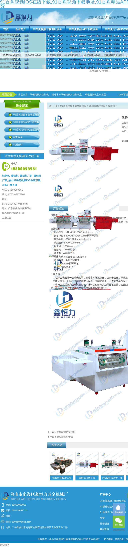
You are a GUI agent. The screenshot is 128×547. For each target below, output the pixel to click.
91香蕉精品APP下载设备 (83, 29)
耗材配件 (18, 144)
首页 (6, 29)
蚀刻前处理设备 (8, 67)
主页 (55, 106)
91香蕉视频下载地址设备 (47, 29)
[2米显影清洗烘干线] (112, 463)
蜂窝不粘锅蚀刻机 (12, 55)
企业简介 (20, 29)
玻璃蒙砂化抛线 (8, 59)
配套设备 (18, 137)
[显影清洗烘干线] (87, 463)
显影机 (111, 106)
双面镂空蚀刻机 (33, 55)
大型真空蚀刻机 (53, 55)
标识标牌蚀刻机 (92, 55)
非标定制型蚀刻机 (9, 63)
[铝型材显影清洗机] (61, 463)
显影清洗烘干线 (65, 436)
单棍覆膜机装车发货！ (96, 94)
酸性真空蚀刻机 (72, 55)
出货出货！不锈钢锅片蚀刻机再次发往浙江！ (41, 94)
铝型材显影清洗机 (66, 432)
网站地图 (4, 545)
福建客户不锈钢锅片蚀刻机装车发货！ (71, 94)
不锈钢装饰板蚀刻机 (114, 55)
